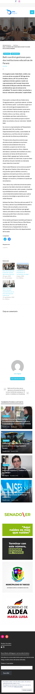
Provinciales (15, 53)
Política (15, 45)
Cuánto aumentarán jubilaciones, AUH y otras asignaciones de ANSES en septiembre (16, 494)
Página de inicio (7, 45)
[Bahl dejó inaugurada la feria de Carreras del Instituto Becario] (9, 266)
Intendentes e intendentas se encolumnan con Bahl (23, 272)
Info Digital (5, 475)
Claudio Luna (6, 426)
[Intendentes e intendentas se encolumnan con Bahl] (23, 266)
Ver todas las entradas (17, 378)
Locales (6, 465)
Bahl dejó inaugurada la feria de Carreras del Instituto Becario (8, 272)
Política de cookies (18, 686)
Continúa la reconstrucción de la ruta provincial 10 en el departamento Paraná (15, 446)
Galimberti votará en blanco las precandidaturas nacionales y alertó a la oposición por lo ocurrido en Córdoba (16, 421)
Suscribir (6, 673)
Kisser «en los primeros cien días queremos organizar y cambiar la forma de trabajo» (16, 470)
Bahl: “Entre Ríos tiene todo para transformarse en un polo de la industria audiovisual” (8, 291)
